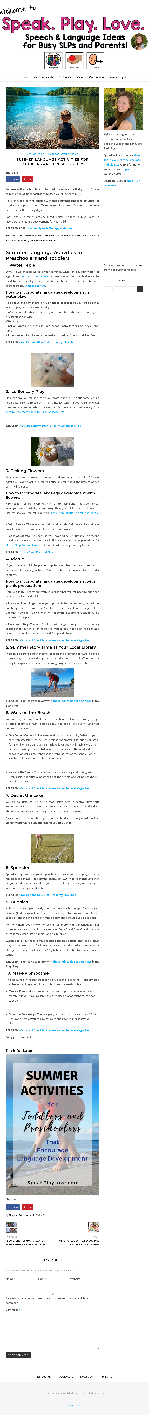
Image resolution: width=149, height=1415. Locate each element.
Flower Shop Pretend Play (21, 545)
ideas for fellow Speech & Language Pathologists (122, 159)
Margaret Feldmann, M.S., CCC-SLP (26, 1215)
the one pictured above (34, 276)
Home (26, 77)
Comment (13, 1309)
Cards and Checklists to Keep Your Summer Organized (55, 640)
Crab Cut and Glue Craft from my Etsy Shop (47, 342)
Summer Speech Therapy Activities (49, 228)
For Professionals (43, 77)
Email (42, 1279)
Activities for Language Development (52, 154)
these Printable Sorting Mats (72, 701)
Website (75, 1279)
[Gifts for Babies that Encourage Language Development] (93, 1227)
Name (11, 1279)
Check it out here (34, 285)
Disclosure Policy (96, 1393)
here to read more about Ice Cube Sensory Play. (35, 412)
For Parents (64, 77)
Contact (82, 1393)
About (80, 77)
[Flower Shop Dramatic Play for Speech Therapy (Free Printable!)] (11, 1227)
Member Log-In (118, 77)
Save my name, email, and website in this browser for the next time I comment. (48, 1300)
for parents (128, 169)
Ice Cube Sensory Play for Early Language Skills (50, 425)
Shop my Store (96, 77)
